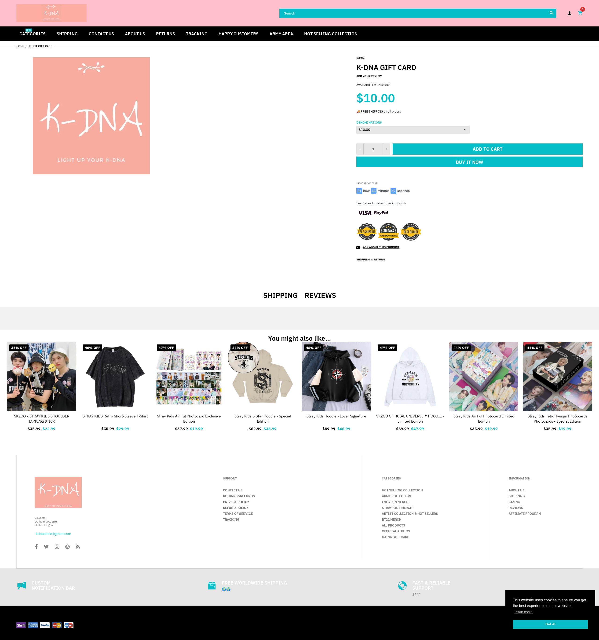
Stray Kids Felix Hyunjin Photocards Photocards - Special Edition (558, 419)
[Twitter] (46, 547)
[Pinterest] (67, 547)
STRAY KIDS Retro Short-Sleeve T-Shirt (115, 416)
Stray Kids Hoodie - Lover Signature (336, 416)
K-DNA (360, 58)
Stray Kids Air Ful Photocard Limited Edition (483, 419)
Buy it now (469, 164)
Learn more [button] (523, 612)
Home (20, 46)
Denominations (369, 122)
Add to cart (488, 149)
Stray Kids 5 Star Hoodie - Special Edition (262, 419)
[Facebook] (36, 547)
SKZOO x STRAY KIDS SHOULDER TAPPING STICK (41, 419)
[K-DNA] (51, 13)
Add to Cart (189, 428)
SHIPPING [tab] (280, 295)
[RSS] (78, 547)
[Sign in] (569, 13)
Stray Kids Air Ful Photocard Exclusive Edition (189, 419)
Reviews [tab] (320, 295)
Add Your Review (369, 76)
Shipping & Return (370, 259)
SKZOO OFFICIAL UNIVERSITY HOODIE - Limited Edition (410, 419)
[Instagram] (57, 547)
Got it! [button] (550, 624)
